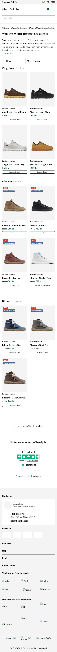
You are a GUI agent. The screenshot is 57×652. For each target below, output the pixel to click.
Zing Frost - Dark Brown (14, 112)
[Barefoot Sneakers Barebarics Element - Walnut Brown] (14, 203)
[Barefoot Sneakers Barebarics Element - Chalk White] (42, 255)
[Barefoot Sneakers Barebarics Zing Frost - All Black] (42, 89)
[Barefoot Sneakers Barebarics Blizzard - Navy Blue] (14, 323)
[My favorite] (34, 9)
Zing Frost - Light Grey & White (14, 164)
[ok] (51, 18)
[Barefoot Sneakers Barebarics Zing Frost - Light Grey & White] (14, 142)
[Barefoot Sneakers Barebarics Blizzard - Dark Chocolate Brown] (14, 375)
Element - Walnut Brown (14, 225)
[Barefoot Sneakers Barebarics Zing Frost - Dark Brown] (14, 89)
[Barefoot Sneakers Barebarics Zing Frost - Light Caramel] (42, 142)
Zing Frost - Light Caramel (42, 164)
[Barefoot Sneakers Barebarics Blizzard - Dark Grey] (42, 323)
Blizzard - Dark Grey (40, 345)
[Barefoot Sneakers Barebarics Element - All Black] (42, 203)
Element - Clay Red (11, 278)
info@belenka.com (19, 521)
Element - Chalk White (40, 278)
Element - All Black (39, 225)
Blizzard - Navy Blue (12, 345)
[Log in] (40, 9)
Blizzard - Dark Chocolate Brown (14, 398)
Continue (7, 54)
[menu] (53, 9)
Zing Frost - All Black (40, 112)
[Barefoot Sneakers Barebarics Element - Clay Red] (14, 255)
